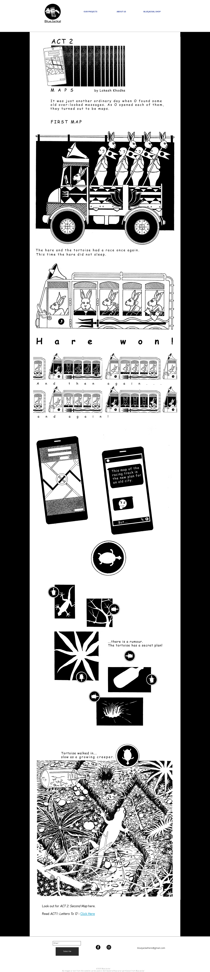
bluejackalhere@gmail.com (151, 947)
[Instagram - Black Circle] (109, 947)
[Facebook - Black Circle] (98, 947)
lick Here (88, 914)
